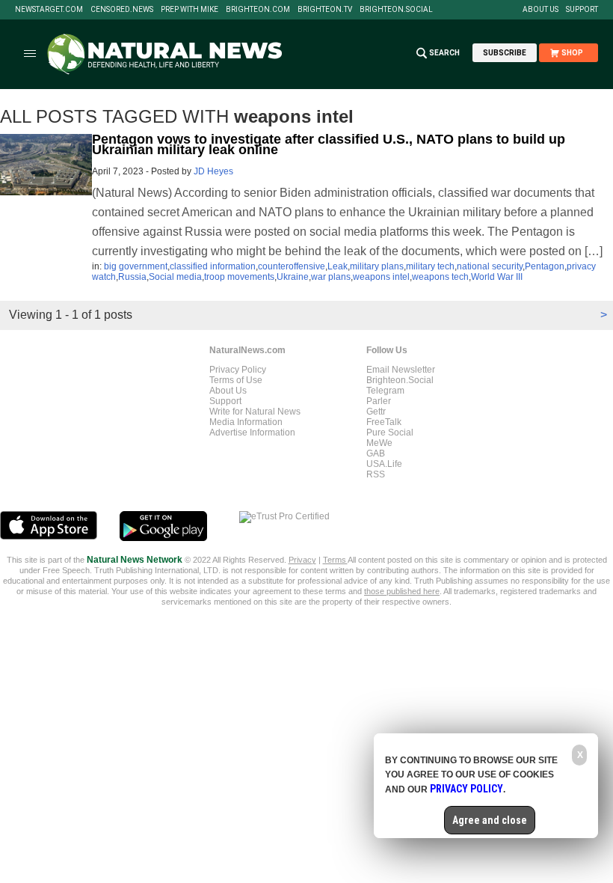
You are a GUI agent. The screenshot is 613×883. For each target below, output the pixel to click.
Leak (337, 266)
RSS (375, 474)
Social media (175, 277)
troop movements (239, 277)
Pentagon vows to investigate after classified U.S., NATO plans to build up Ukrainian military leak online (328, 144)
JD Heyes (213, 171)
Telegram (385, 390)
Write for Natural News (255, 411)
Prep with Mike (189, 9)
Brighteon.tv (325, 9)
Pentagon (544, 266)
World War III (497, 277)
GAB (375, 453)
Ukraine (293, 277)
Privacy (302, 559)
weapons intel (381, 277)
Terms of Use (235, 380)
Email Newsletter (400, 369)
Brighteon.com (258, 9)
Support (582, 9)
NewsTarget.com (49, 9)
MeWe (379, 443)
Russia (132, 277)
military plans (377, 266)
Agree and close (489, 820)
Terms (335, 559)
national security (490, 266)
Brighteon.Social (396, 9)
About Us (540, 9)
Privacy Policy (237, 369)
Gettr (376, 411)
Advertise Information (252, 432)
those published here (402, 591)
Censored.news (121, 9)
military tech (430, 266)
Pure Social (389, 432)
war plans (331, 277)
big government (135, 266)
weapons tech (440, 277)
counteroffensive (291, 266)
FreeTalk (383, 422)
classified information (213, 266)
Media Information (246, 422)
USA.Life (384, 464)
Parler (378, 401)
